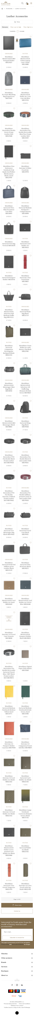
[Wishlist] (14, 36)
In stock (22, 31)
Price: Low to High (15, 27)
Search (22, 3)
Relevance (5, 27)
